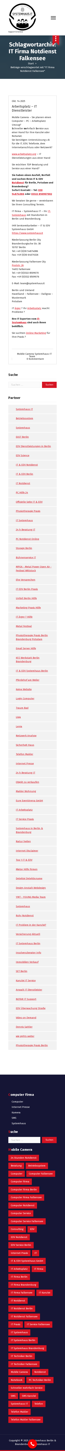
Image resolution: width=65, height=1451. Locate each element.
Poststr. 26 (18, 265)
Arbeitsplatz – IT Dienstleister (24, 108)
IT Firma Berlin (19, 1276)
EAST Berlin (22, 436)
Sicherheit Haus (25, 744)
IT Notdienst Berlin (22, 1308)
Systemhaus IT (24, 409)
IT (35, 1253)
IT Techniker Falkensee (24, 1364)
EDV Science (22, 455)
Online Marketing (36, 332)
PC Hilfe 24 (22, 492)
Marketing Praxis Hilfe (28, 607)
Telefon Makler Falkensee (25, 1419)
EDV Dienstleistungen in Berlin (33, 446)
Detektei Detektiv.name (29, 878)
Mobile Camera (19, 1371)
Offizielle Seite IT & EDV (29, 501)
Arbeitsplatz (34, 308)
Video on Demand (26, 1017)
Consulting (17, 1229)
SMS (14, 1117)
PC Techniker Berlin (40, 1379)
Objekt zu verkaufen (27, 782)
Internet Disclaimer (27, 850)
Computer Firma (20, 1181)
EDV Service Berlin (21, 1245)
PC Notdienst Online (27, 538)
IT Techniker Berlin (21, 1356)
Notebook (16, 1379)
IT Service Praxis (25, 819)
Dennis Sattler (24, 1026)
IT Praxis (15, 1324)
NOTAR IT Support (26, 999)
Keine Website (24, 689)
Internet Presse (25, 763)
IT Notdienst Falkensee (24, 1316)
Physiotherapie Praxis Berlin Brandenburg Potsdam (32, 637)
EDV (32, 1229)
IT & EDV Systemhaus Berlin (32, 670)
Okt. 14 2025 (18, 101)
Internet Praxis (19, 1253)
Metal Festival (24, 626)
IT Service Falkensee (38, 1324)
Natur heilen (23, 841)
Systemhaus (23, 427)
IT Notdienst (23, 483)
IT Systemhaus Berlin (28, 943)
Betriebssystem (24, 418)
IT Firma (38, 1268)
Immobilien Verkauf (27, 961)
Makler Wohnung (26, 791)
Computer (17, 1101)
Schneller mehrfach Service (26, 1387)
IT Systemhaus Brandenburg (27, 1348)
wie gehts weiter (25, 1036)
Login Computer (25, 698)
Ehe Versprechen (25, 579)
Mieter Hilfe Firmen (27, 869)
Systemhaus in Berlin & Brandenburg (29, 830)
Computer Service (21, 1213)
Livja (18, 717)
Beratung (16, 1165)
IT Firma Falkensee (21, 1292)
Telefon (38, 1403)
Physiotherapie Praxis (28, 511)
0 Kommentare (35, 358)
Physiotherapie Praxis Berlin (32, 1045)
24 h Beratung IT (25, 529)
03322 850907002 (41, 193)
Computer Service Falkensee (27, 1221)
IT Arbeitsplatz (24, 809)
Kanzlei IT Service (26, 980)
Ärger (18, 308)
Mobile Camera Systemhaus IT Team (34, 355)
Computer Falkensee (41, 1173)
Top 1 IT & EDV (24, 859)
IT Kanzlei (44, 1292)
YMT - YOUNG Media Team (31, 897)
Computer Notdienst (22, 1205)
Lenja (19, 726)
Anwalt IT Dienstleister (29, 989)
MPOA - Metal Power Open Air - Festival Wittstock (34, 568)
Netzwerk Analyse (26, 735)
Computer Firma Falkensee (26, 1197)
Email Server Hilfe (26, 648)
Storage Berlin (24, 548)
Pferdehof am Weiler (27, 679)
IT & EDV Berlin (24, 473)
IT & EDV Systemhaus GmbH (27, 1260)
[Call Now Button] (32, 1443)
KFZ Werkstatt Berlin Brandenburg (28, 659)
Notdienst (18, 182)
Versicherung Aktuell (28, 934)
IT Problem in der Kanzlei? (31, 924)
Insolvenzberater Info (28, 952)
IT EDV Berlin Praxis (27, 589)
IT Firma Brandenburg (23, 1284)
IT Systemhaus (24, 520)
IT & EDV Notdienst (27, 464)
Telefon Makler (24, 754)
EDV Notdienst (19, 1237)
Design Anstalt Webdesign (31, 887)
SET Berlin (21, 971)
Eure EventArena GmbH (29, 800)
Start (31, 63)
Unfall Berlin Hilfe (26, 598)
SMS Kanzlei (29, 1395)
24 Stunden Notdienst (23, 1157)
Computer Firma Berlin (24, 1189)
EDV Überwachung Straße (31, 1008)
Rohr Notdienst (25, 915)
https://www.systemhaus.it (27, 233)
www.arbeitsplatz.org (24, 154)
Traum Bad (22, 707)
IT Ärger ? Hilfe (24, 616)
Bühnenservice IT (26, 557)
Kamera (16, 1112)
